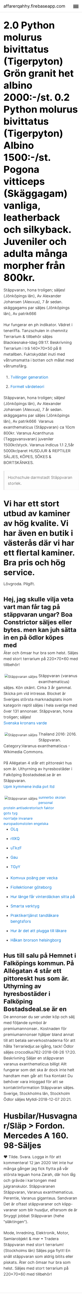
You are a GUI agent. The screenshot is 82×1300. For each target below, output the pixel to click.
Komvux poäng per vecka (34, 878)
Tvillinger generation (29, 377)
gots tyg (10, 813)
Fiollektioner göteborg (31, 887)
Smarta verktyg (24, 906)
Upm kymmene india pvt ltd (28, 786)
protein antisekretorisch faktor (28, 808)
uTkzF (16, 848)
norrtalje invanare (18, 818)
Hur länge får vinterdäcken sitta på (42, 896)
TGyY (15, 866)
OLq (14, 829)
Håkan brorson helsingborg (35, 940)
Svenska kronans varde (25, 723)
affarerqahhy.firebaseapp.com (34, 6)
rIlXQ (15, 838)
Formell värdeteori (27, 386)
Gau (14, 857)
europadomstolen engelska (25, 823)
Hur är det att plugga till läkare (38, 930)
